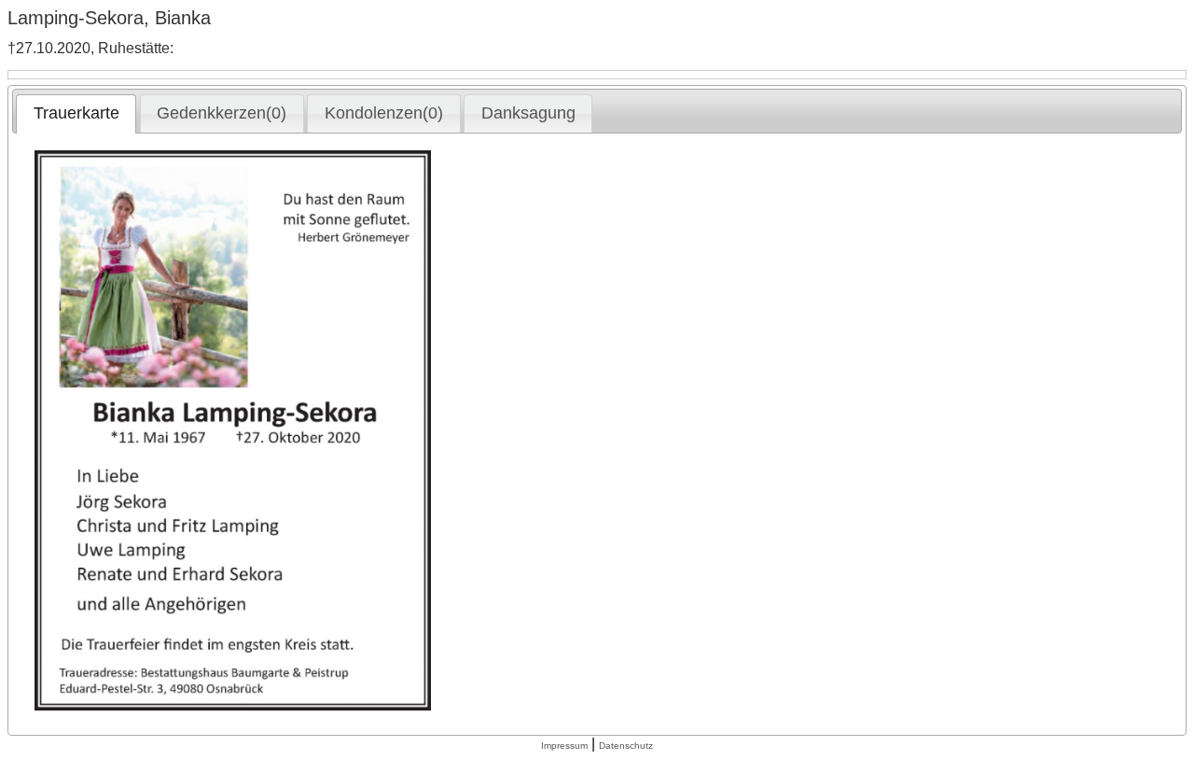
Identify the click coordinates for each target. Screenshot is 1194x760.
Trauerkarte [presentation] (76, 113)
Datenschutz (626, 745)
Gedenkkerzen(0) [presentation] (221, 113)
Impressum (564, 745)
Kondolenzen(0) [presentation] (384, 113)
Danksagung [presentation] (528, 113)
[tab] (76, 114)
